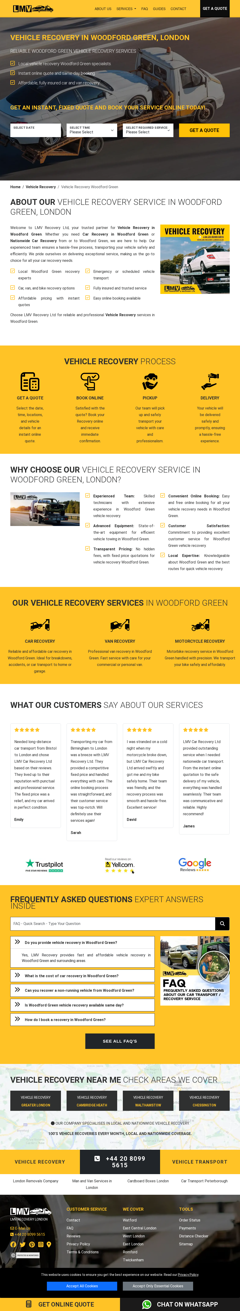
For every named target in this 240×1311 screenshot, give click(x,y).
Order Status (189, 1220)
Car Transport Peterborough (204, 1181)
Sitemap (186, 1244)
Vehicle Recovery (41, 187)
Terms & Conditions (83, 1252)
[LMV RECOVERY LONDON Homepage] (33, 8)
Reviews (73, 1236)
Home (15, 187)
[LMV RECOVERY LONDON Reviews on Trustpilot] (45, 866)
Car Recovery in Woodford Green (115, 234)
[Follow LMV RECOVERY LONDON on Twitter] (23, 1245)
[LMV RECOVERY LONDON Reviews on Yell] (120, 866)
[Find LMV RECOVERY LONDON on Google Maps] (49, 1245)
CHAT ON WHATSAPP (187, 1304)
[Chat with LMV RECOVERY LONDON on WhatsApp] (149, 1304)
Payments (187, 1228)
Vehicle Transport (200, 1162)
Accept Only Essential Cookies (158, 1286)
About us (103, 8)
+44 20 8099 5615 (125, 1162)
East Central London (139, 1228)
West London (134, 1236)
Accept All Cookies (82, 1286)
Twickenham (133, 1260)
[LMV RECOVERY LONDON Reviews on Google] (195, 866)
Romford (130, 1252)
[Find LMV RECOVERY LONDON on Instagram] (40, 1245)
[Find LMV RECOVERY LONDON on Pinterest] (32, 1245)
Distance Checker (193, 1236)
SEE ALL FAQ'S (120, 1041)
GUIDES (159, 8)
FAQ (144, 8)
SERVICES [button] (124, 8)
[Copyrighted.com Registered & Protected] (25, 1255)
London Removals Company (35, 1181)
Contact (178, 8)
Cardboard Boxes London (148, 1181)
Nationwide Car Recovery (33, 241)
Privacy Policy (188, 1275)
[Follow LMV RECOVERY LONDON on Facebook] (13, 1245)
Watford (130, 1220)
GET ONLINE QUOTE (65, 1304)
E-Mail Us (22, 1228)
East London (133, 1244)
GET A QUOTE (215, 8)
